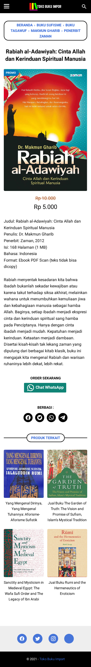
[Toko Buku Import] (45, 6)
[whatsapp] (51, 417)
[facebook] (28, 417)
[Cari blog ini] (84, 7)
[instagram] (53, 639)
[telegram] (62, 417)
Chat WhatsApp (49, 387)
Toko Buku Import (52, 659)
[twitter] (39, 417)
